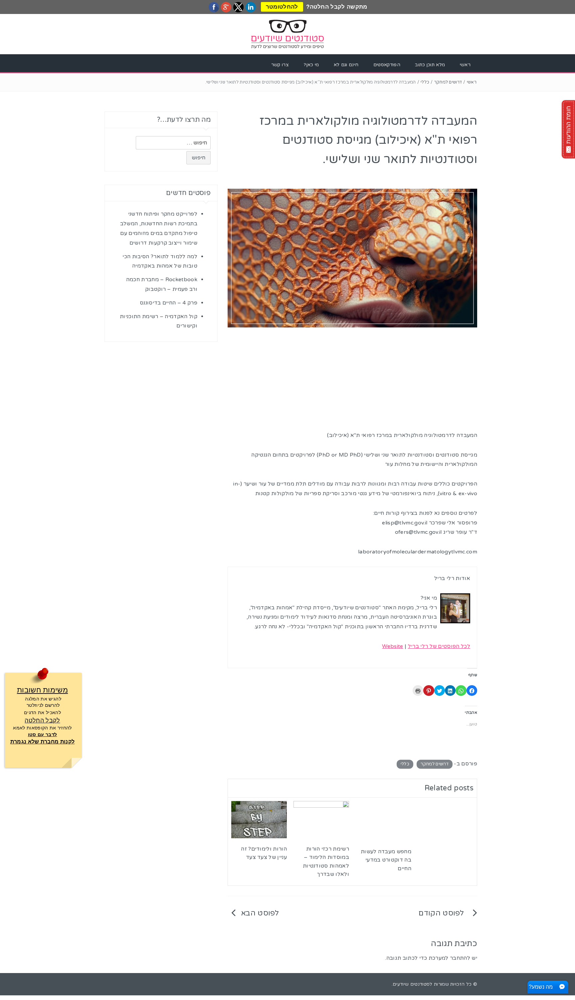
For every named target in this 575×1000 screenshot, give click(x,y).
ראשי (465, 65)
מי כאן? (311, 65)
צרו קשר (280, 65)
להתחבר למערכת (449, 958)
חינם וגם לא (346, 65)
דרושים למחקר (448, 82)
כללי (425, 82)
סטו (33, 734)
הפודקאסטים (386, 65)
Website (392, 646)
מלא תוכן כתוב (430, 65)
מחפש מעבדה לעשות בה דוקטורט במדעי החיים (386, 860)
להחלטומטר (282, 7)
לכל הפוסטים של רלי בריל (439, 646)
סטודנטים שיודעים (411, 984)
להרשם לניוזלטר (43, 705)
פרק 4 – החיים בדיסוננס (168, 303)
